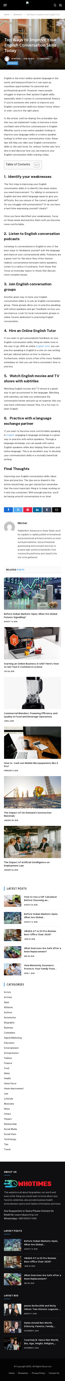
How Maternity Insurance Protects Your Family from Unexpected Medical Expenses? (42, 969)
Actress (8, 997)
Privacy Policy (38, 1373)
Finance (8, 1063)
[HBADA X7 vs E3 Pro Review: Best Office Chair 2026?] (12, 935)
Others (7, 1114)
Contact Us (54, 1373)
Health (7, 1078)
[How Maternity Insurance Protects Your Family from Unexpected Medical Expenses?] (12, 969)
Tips (6, 1144)
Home (12, 1373)
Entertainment (11, 1048)
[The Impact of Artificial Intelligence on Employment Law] (32, 842)
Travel (7, 1149)
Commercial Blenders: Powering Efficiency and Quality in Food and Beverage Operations (30, 715)
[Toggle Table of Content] (35, 165)
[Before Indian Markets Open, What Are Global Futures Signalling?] (32, 593)
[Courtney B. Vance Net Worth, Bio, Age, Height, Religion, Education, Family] (12, 1344)
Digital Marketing (13, 1038)
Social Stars (10, 1134)
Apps (6, 1002)
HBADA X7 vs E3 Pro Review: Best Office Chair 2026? (40, 932)
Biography (9, 1022)
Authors (8, 1012)
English (10, 435)
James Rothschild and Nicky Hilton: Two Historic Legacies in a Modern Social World (42, 1309)
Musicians (9, 1103)
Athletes (8, 1007)
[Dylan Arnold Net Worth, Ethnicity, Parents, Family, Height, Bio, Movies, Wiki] (12, 1327)
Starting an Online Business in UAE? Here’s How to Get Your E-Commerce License (31, 665)
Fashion (8, 1058)
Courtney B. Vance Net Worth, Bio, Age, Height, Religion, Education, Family (41, 1343)
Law (6, 1093)
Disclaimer (23, 1373)
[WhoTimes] (32, 5)
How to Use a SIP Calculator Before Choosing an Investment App (40, 900)
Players (8, 1119)
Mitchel (17, 59)
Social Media (10, 1129)
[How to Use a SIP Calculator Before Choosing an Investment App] (12, 901)
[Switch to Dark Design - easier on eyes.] (55, 5)
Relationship (10, 1124)
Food (6, 1068)
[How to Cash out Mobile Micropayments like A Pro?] (32, 742)
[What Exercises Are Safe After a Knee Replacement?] (12, 952)
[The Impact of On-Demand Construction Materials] (32, 792)
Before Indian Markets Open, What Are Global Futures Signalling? (41, 917)
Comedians (9, 1032)
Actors (7, 992)
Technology (10, 1139)
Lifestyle (8, 1098)
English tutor (43, 346)
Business (12, 63)
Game (7, 1073)
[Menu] (5, 5)
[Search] (60, 5)
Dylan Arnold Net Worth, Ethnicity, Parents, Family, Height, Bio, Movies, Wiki (38, 1326)
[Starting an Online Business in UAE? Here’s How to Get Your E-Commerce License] (32, 643)
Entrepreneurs (11, 1053)
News (7, 1109)
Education (9, 1043)
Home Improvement (14, 1088)
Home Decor (10, 1083)
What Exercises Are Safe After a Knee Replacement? (42, 950)
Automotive (10, 1017)
